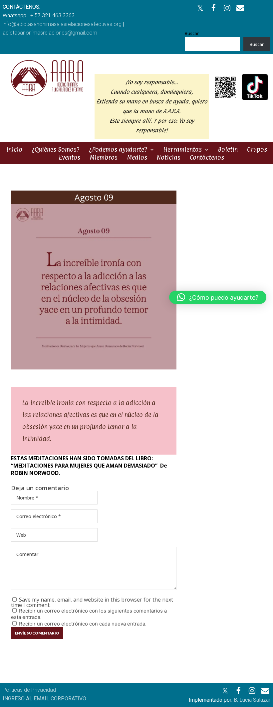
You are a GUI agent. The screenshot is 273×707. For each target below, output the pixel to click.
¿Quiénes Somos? (56, 149)
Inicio (14, 149)
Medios (137, 157)
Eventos (69, 157)
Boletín (228, 149)
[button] (217, 297)
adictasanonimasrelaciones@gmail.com (50, 33)
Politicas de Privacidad (29, 690)
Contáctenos (207, 157)
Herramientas (182, 149)
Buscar (192, 33)
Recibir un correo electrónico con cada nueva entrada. (82, 624)
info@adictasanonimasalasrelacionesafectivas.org (62, 24)
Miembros (104, 157)
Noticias (168, 157)
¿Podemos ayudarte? (118, 149)
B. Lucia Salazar (252, 700)
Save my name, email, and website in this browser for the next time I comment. (92, 602)
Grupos (257, 149)
